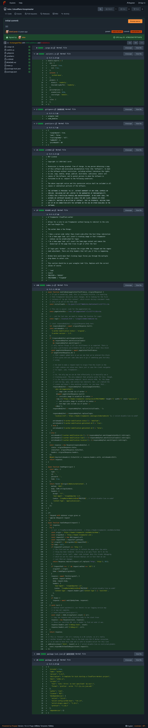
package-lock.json (55, 654)
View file (139, 48)
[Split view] (135, 43)
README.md (49, 210)
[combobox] (129, 43)
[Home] (4, 3)
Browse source (135, 21)
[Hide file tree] (5, 43)
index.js (50, 285)
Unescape (128, 48)
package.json (50, 660)
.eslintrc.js (50, 54)
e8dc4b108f (117, 31)
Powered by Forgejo (9, 726)
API (144, 726)
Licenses (137, 726)
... (6, 26)
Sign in (142, 3)
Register (132, 3)
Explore (12, 3)
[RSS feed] (100, 9)
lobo (9, 9)
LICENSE (48, 150)
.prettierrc (49, 124)
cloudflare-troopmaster (23, 9)
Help (20, 3)
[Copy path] (54, 47)
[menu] (141, 43)
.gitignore (49, 109)
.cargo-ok (48, 48)
